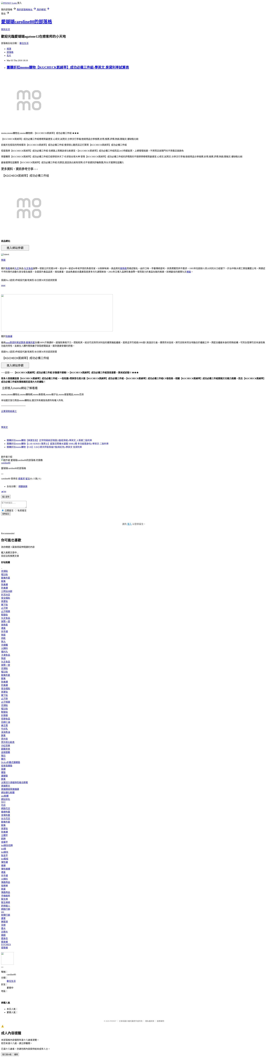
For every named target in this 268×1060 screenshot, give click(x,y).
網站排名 (5, 799)
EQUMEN (6, 944)
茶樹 (3, 925)
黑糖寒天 (5, 786)
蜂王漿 (4, 725)
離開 (16, 1054)
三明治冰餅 (6, 591)
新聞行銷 (5, 915)
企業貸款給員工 (9, 411)
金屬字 (4, 842)
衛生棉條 (5, 902)
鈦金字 (4, 855)
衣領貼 (4, 571)
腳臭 (3, 581)
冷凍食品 (5, 655)
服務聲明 (160, 1021)
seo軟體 (5, 796)
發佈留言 (5, 514)
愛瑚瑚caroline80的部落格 (26, 21)
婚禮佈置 (5, 812)
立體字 (4, 835)
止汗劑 (4, 608)
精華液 (4, 922)
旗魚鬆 (123, 268)
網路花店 (5, 808)
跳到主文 (5, 29)
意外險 (4, 739)
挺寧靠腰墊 (6, 766)
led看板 (4, 859)
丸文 (17, 268)
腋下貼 (4, 605)
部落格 (10, 52)
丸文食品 (28, 268)
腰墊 (3, 772)
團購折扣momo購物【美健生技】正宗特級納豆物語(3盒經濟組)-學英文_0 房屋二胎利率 (49, 440)
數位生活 (24, 43)
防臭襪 (4, 588)
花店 (3, 805)
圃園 (3, 935)
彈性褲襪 (5, 869)
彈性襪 (4, 862)
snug (3, 285)
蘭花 (3, 759)
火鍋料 (4, 648)
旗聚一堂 (5, 621)
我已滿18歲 (6, 1054)
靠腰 (3, 769)
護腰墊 (4, 776)
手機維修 (5, 896)
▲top (3, 491)
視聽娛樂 (22, 486)
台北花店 (5, 818)
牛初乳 (4, 729)
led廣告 (4, 852)
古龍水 (4, 932)
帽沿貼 (4, 574)
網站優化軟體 (8, 792)
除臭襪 (9, 336)
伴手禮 (4, 631)
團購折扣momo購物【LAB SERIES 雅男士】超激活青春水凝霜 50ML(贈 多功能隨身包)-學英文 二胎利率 (58, 444)
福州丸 (4, 651)
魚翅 (3, 658)
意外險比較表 (8, 742)
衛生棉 (4, 899)
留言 (27, 478)
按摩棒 (4, 885)
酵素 (3, 735)
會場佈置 (5, 815)
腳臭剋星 (30, 342)
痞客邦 (21, 478)
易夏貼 (4, 601)
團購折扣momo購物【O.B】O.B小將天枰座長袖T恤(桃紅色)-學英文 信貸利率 (44, 447)
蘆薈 (3, 918)
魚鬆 (3, 260)
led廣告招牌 (7, 845)
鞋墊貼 (4, 615)
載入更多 (5, 497)
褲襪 (3, 865)
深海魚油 (5, 732)
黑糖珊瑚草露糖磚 (10, 789)
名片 (9, 55)
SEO (3, 802)
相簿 (9, 49)
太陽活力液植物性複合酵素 (14, 782)
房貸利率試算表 (17, 342)
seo (2, 912)
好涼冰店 (5, 594)
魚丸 (3, 641)
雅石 (3, 755)
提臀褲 (4, 948)
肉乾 (3, 638)
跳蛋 (3, 889)
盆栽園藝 (5, 752)
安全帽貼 (5, 598)
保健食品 (5, 719)
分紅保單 (5, 745)
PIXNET (113, 1021)
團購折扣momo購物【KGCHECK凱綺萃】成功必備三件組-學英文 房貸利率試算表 (68, 67)
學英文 (4, 427)
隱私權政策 (149, 1021)
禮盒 (188, 272)
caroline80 (5, 463)
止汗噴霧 (5, 611)
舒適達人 (5, 906)
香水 (3, 928)
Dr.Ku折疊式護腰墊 (10, 762)
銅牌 (3, 838)
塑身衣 (4, 938)
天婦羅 (4, 645)
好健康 (4, 715)
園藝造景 (5, 749)
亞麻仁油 (5, 722)
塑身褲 (4, 942)
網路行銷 (5, 909)
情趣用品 (5, 882)
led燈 (3, 849)
